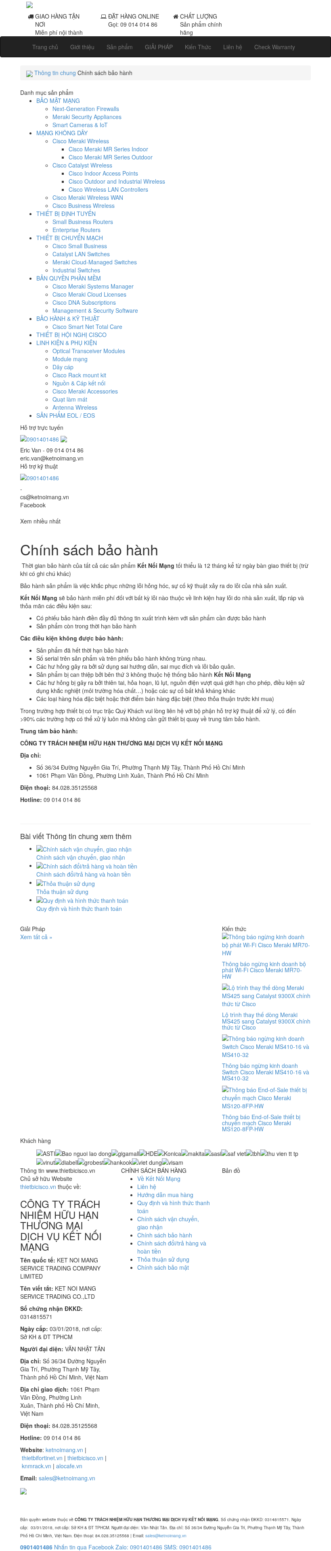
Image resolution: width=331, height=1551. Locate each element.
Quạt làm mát (69, 399)
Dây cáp (62, 367)
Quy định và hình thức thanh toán (79, 908)
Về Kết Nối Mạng (158, 1178)
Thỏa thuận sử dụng (62, 891)
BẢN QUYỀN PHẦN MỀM (68, 278)
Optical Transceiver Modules (88, 351)
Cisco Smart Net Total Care (87, 326)
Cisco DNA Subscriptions (84, 302)
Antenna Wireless (74, 407)
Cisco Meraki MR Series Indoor (108, 149)
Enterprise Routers (76, 230)
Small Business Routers (82, 222)
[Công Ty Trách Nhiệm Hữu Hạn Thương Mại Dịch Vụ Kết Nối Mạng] (165, 4)
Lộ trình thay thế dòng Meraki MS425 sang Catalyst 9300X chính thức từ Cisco (266, 1021)
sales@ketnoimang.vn (67, 1478)
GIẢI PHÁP (159, 47)
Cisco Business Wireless (83, 205)
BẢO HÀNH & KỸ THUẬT (68, 318)
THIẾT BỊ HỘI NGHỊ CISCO (71, 335)
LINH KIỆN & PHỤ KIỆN (66, 343)
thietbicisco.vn (38, 1187)
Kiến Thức (198, 47)
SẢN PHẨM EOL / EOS (65, 415)
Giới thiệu (82, 47)
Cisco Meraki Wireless (80, 141)
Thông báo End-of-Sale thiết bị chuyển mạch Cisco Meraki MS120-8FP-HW (261, 1123)
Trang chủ (45, 47)
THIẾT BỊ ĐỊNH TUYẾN (66, 213)
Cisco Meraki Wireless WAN (87, 197)
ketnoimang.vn (64, 1450)
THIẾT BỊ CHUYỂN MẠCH (69, 238)
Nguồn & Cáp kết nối (78, 383)
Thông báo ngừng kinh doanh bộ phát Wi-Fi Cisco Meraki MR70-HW (264, 970)
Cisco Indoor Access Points (103, 173)
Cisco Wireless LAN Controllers (108, 189)
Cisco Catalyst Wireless (82, 165)
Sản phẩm (120, 47)
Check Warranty (274, 47)
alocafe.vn (69, 1466)
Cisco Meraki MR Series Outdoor (111, 157)
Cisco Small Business (79, 246)
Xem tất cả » (36, 937)
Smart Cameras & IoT (80, 125)
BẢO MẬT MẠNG (58, 100)
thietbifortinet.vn (42, 1458)
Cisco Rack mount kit (79, 375)
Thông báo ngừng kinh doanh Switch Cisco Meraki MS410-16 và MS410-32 (265, 1071)
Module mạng (70, 359)
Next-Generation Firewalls (85, 109)
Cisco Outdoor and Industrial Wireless (117, 181)
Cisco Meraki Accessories (85, 391)
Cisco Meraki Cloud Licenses (89, 294)
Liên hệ (232, 47)
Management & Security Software (95, 310)
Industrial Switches (76, 270)
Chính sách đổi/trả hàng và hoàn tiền (83, 874)
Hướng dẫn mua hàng (165, 1195)
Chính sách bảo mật (163, 1267)
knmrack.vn (36, 1466)
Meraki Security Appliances (87, 117)
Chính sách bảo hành (164, 1235)
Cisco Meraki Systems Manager (93, 286)
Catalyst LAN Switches (81, 254)
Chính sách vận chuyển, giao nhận (80, 857)
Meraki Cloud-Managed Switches (94, 262)
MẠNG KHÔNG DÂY (62, 133)
